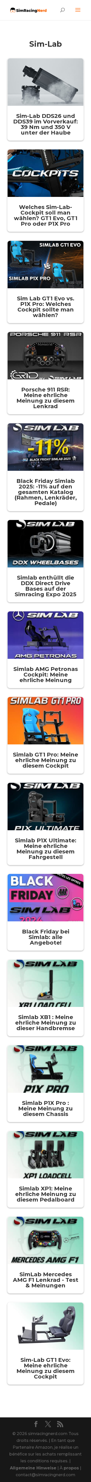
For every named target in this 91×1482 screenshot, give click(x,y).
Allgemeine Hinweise (33, 1468)
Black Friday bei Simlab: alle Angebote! (45, 937)
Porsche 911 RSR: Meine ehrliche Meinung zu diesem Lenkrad (45, 398)
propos (71, 1468)
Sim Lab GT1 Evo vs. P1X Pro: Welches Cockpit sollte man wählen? (45, 307)
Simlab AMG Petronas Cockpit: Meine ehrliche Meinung (45, 675)
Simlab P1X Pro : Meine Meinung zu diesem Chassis (45, 1108)
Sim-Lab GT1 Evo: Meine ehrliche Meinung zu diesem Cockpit (45, 1368)
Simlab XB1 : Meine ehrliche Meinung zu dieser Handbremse (45, 1023)
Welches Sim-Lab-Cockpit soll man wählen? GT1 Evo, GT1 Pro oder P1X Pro (45, 215)
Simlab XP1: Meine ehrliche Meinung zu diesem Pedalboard (45, 1194)
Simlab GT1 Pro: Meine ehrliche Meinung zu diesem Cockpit (45, 760)
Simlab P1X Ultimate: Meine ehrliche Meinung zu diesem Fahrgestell (45, 849)
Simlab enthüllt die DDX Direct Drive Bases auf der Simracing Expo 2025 (45, 586)
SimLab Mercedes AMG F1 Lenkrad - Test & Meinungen (45, 1280)
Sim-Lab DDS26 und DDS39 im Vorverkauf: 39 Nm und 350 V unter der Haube (45, 124)
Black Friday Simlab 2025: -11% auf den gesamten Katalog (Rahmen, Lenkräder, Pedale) (45, 492)
